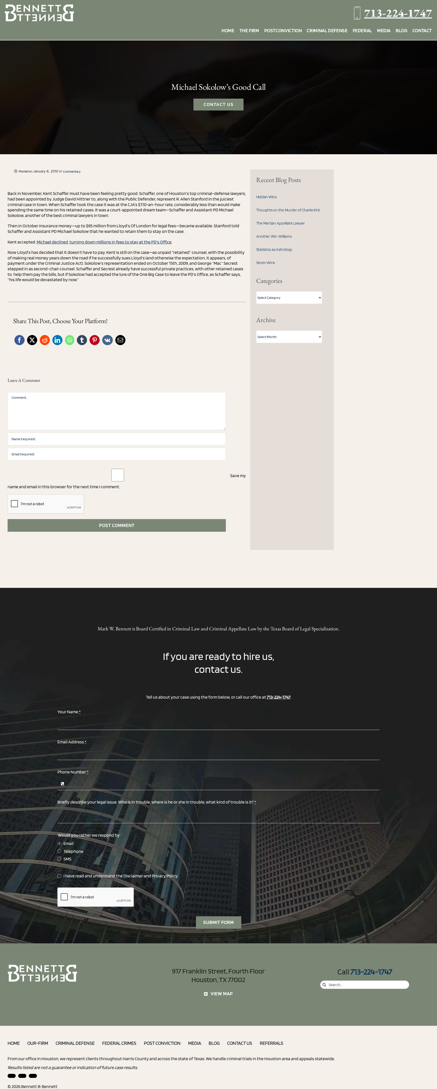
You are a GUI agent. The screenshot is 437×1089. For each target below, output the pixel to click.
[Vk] (107, 340)
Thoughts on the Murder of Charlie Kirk (288, 210)
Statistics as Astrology (274, 249)
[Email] (120, 340)
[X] (32, 340)
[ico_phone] (43, 966)
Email (68, 843)
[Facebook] (19, 340)
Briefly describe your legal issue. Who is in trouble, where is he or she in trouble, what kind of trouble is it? (156, 802)
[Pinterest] (94, 340)
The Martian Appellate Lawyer (280, 223)
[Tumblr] (82, 340)
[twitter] (33, 1076)
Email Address (71, 741)
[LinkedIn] (57, 340)
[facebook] (22, 1076)
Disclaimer (133, 875)
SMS (67, 858)
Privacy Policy (165, 875)
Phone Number (73, 771)
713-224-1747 (398, 13)
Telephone (73, 851)
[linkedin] (12, 1076)
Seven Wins (265, 262)
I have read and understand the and (120, 875)
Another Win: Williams (274, 236)
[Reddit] (44, 340)
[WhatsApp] (70, 340)
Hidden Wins (266, 196)
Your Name (69, 711)
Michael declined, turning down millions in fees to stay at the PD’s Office (104, 242)
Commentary (71, 171)
